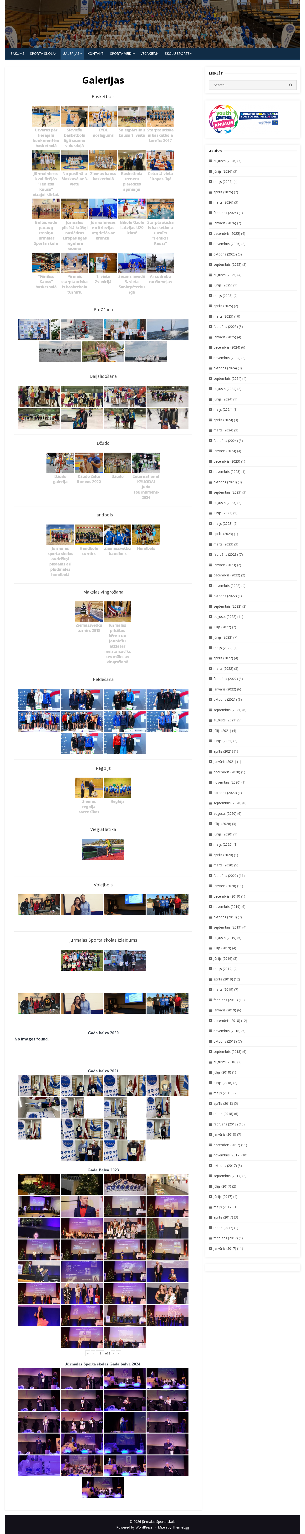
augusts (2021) (225, 720)
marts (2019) (223, 989)
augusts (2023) (225, 502)
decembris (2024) (227, 347)
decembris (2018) (227, 1020)
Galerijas (71, 53)
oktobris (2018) (225, 1041)
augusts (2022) (225, 616)
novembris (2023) (227, 471)
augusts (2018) (225, 1062)
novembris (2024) (227, 357)
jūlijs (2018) (222, 1072)
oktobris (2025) (225, 254)
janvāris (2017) (225, 1248)
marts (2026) (223, 202)
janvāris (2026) (225, 223)
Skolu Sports (177, 53)
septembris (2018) (227, 1051)
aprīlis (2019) (223, 979)
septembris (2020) (227, 803)
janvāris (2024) (225, 451)
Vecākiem (149, 53)
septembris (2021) (227, 710)
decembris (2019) (227, 896)
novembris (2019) (227, 906)
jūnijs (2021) (223, 741)
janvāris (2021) (225, 761)
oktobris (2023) (225, 482)
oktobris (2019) (225, 917)
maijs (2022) (223, 647)
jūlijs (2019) (222, 948)
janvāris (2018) (225, 1134)
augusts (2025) (225, 275)
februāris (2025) (226, 326)
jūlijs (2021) (222, 730)
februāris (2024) (226, 440)
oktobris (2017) (225, 1165)
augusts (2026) (225, 161)
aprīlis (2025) (223, 306)
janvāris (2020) (225, 886)
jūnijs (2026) (223, 171)
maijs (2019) (223, 968)
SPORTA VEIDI (121, 53)
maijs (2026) (223, 181)
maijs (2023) (223, 523)
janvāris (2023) (225, 565)
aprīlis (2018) (223, 1103)
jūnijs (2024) (223, 399)
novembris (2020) (227, 782)
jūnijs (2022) (223, 637)
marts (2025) (223, 316)
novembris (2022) (227, 585)
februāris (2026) (226, 212)
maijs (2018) (223, 1093)
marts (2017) (223, 1227)
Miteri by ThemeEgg (173, 1527)
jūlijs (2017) (222, 1186)
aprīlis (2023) (223, 533)
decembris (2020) (227, 772)
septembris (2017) (227, 1176)
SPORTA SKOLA (42, 53)
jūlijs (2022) (222, 627)
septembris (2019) (227, 927)
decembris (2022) (227, 575)
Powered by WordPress (134, 1527)
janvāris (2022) (225, 689)
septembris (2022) (227, 606)
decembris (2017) (227, 1145)
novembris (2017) (227, 1155)
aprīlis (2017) (223, 1217)
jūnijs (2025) (223, 285)
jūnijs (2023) (223, 513)
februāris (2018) (226, 1124)
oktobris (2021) (225, 699)
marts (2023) (223, 544)
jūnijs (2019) (223, 958)
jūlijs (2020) (222, 823)
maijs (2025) (223, 295)
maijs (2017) (223, 1207)
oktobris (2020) (225, 792)
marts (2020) (223, 865)
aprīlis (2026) (223, 192)
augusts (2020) (225, 813)
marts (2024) (223, 430)
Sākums (17, 53)
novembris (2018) (227, 1031)
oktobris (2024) (225, 368)
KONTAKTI (95, 53)
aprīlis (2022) (223, 658)
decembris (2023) (227, 461)
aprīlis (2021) (223, 751)
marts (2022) (223, 668)
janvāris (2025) (225, 337)
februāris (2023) (226, 554)
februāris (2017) (226, 1238)
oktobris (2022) (225, 596)
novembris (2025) (227, 243)
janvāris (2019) (225, 1010)
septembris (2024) (227, 378)
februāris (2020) (226, 875)
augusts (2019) (225, 937)
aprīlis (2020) (223, 855)
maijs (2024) (223, 409)
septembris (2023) (227, 492)
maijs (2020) (223, 844)
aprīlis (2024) (223, 420)
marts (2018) (223, 1113)
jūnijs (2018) (223, 1082)
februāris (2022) (226, 678)
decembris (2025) (227, 233)
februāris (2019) (226, 1000)
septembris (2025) (227, 264)
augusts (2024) (225, 388)
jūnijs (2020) (223, 834)
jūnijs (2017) (223, 1196)
